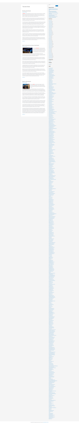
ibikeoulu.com (50, 245)
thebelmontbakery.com (51, 87)
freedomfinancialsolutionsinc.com (52, 335)
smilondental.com (51, 165)
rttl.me (49, 412)
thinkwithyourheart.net (51, 141)
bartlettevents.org (51, 116)
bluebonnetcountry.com (51, 99)
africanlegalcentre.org (51, 233)
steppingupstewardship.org (52, 354)
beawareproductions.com (51, 243)
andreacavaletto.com (51, 192)
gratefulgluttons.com (51, 201)
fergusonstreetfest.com (51, 387)
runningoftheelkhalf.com (51, 332)
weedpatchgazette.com (51, 153)
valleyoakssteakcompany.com (52, 297)
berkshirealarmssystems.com (52, 149)
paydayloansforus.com (51, 86)
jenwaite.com (50, 399)
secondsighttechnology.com (52, 168)
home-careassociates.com (52, 191)
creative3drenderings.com (52, 316)
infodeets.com (50, 73)
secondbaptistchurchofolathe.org (52, 407)
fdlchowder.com (50, 346)
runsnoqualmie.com (51, 343)
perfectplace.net (50, 187)
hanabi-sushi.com (51, 358)
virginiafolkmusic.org (51, 181)
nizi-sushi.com (50, 255)
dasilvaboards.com (51, 219)
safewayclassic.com (51, 88)
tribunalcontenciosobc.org (51, 217)
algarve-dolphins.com (51, 264)
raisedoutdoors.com (51, 140)
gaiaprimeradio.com (51, 257)
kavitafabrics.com (51, 281)
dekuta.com (50, 360)
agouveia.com (50, 406)
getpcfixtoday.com (51, 97)
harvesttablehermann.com (51, 126)
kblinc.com (50, 154)
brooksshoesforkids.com (51, 308)
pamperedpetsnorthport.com (52, 156)
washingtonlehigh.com (51, 356)
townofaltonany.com (51, 271)
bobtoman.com (50, 103)
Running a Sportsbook (26, 10)
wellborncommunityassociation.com (53, 111)
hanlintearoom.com (51, 397)
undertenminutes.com (51, 78)
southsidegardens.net (51, 369)
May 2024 (50, 38)
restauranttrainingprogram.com (52, 175)
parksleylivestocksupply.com (52, 193)
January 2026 (50, 22)
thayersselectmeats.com (51, 309)
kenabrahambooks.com (51, 227)
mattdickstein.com (51, 321)
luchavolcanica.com (51, 282)
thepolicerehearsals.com (51, 214)
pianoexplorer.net (51, 368)
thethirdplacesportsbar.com (52, 372)
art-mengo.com (50, 256)
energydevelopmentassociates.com (53, 128)
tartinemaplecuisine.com (51, 253)
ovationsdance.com (51, 182)
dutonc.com (50, 259)
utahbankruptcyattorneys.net (52, 142)
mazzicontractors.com (51, 371)
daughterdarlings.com (51, 72)
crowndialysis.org (51, 174)
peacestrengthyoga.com (51, 334)
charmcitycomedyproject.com (52, 242)
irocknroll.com (50, 143)
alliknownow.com (50, 215)
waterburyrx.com (50, 293)
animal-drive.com (51, 306)
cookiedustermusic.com (51, 279)
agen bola (24, 13)
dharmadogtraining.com (51, 410)
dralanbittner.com (51, 151)
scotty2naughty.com (51, 240)
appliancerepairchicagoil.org (52, 90)
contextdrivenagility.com (51, 244)
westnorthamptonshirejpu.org (52, 113)
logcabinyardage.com (51, 318)
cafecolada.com (50, 206)
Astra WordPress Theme (45, 422)
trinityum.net (50, 370)
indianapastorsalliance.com (52, 296)
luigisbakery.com (50, 357)
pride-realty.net (50, 394)
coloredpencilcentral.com (51, 137)
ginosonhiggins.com (51, 266)
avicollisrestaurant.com (51, 290)
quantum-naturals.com (51, 385)
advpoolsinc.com (50, 294)
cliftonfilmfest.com (51, 138)
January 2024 (50, 42)
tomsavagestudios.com (51, 178)
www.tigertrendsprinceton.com (52, 329)
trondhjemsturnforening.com (52, 381)
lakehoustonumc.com (51, 323)
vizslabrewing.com (51, 150)
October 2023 (50, 45)
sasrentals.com (50, 167)
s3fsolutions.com (51, 130)
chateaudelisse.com (51, 110)
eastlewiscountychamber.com (52, 216)
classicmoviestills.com (51, 205)
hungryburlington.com (51, 251)
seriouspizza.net (50, 303)
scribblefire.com (50, 189)
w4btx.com (50, 162)
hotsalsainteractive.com (51, 74)
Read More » (23, 41)
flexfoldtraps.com (51, 336)
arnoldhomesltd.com (51, 136)
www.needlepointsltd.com (51, 347)
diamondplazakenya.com (51, 382)
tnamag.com (50, 307)
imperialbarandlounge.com (52, 139)
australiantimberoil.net (51, 123)
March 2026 (50, 20)
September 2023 (50, 46)
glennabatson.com (51, 220)
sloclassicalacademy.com (51, 218)
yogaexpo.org (50, 190)
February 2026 (50, 21)
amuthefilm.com (50, 229)
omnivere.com (50, 79)
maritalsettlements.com (51, 268)
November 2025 (50, 24)
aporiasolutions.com (51, 310)
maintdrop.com (50, 102)
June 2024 (50, 37)
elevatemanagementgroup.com (52, 400)
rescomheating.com (51, 413)
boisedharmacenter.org (51, 194)
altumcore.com (50, 305)
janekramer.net (50, 254)
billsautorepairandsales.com (52, 384)
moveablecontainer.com (51, 117)
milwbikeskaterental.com (51, 269)
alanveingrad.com (51, 265)
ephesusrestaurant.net (51, 373)
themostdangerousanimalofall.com (52, 213)
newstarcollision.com (51, 166)
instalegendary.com (51, 92)
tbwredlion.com (50, 383)
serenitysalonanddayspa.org (52, 75)
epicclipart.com (50, 100)
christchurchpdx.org (51, 226)
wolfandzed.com (50, 359)
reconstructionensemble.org (52, 280)
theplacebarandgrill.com (51, 292)
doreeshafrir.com (50, 241)
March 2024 (50, 40)
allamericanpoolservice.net (52, 176)
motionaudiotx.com (51, 411)
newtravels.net (50, 85)
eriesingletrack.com (51, 155)
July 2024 (50, 36)
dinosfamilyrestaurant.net (51, 124)
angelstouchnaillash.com (51, 163)
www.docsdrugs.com (51, 344)
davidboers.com (50, 319)
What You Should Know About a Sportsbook (30, 45)
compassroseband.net (51, 304)
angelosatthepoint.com (51, 295)
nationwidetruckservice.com (52, 284)
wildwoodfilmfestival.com (51, 112)
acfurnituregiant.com (51, 77)
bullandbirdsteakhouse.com (52, 348)
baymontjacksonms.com (51, 270)
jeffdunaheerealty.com (51, 333)
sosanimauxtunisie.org (51, 104)
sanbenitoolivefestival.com (52, 204)
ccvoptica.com (50, 355)
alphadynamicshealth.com (51, 395)
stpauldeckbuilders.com (51, 341)
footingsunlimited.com (51, 342)
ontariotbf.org (50, 91)
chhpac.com (50, 409)
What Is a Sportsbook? (26, 81)
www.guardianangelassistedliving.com (53, 380)
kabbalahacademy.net (51, 164)
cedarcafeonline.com (51, 76)
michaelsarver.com (51, 169)
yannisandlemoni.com (51, 152)
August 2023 (50, 47)
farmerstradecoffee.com (51, 317)
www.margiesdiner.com (51, 345)
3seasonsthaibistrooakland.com (52, 188)
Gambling (23, 46)
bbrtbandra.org (50, 98)
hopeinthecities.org (51, 200)
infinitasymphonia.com (51, 232)
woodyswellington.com (51, 374)
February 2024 (50, 41)
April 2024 (50, 39)
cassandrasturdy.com (51, 203)
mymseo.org (50, 408)
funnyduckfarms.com (51, 398)
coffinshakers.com (51, 246)
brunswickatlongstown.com (52, 252)
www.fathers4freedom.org (52, 330)
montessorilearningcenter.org (52, 386)
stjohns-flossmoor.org (51, 277)
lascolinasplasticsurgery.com (52, 349)
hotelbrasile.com (50, 114)
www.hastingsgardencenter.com (52, 367)
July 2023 (50, 48)
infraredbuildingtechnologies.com (52, 125)
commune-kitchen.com (51, 228)
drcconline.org (50, 291)
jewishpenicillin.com (51, 177)
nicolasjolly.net (50, 231)
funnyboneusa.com (51, 278)
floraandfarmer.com (51, 129)
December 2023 (50, 43)
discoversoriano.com (51, 207)
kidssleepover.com (51, 84)
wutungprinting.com (51, 267)
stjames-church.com (51, 239)
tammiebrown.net (51, 258)
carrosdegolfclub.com (51, 127)
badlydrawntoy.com (51, 322)
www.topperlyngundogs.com (52, 331)
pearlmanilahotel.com (51, 101)
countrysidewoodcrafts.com (52, 89)
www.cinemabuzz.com (51, 361)
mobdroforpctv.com (51, 202)
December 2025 (50, 23)
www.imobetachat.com (51, 320)
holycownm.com (50, 283)
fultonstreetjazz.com (51, 115)
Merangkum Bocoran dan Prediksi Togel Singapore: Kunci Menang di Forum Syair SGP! (53, 10)
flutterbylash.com (51, 396)
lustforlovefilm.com (51, 230)
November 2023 (50, 44)
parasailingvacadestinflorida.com (52, 393)
